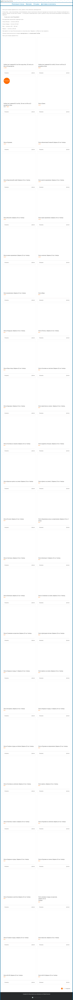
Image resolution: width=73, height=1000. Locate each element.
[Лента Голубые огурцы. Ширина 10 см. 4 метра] (19, 922)
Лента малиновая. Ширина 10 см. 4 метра (15, 293)
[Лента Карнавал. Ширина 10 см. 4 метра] (19, 391)
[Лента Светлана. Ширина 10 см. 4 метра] (19, 543)
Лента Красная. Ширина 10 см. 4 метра (48, 937)
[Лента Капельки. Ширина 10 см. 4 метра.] (19, 581)
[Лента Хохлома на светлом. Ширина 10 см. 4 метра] (53, 353)
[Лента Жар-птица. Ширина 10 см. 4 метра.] (19, 353)
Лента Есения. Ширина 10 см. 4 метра (14, 519)
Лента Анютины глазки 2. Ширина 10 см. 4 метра (16, 821)
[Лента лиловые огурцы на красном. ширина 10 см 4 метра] (53, 882)
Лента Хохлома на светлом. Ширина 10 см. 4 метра (51, 368)
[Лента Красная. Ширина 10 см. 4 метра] (53, 922)
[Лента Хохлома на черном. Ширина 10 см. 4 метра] (19, 429)
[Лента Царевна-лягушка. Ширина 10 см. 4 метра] (53, 429)
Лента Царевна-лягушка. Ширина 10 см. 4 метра (51, 443)
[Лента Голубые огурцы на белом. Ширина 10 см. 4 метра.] (19, 731)
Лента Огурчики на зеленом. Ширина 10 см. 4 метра (52, 821)
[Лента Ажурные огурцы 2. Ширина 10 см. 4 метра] (53, 693)
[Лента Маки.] (53, 278)
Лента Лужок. (41, 103)
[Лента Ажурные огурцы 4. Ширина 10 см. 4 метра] (19, 656)
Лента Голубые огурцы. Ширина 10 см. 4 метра (16, 937)
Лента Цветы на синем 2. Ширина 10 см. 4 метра (51, 481)
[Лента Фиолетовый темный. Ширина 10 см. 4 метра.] (53, 127)
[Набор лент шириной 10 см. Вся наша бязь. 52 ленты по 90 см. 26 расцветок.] (19, 49)
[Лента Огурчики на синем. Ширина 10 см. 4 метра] (53, 844)
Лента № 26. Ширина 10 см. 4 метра (47, 975)
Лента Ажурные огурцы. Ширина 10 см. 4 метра (16, 859)
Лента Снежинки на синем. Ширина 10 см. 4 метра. (51, 595)
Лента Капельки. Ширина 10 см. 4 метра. (14, 595)
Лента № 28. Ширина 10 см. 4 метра (13, 975)
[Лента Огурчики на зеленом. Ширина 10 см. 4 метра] (53, 806)
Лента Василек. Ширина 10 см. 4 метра (14, 217)
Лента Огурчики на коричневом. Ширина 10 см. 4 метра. (53, 746)
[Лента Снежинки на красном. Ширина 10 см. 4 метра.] (19, 618)
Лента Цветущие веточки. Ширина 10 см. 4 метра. (51, 633)
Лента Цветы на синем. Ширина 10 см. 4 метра (50, 671)
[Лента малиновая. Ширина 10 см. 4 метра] (19, 278)
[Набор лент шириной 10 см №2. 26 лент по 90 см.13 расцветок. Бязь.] (53, 49)
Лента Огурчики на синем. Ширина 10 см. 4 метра (51, 859)
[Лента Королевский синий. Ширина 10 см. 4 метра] (19, 165)
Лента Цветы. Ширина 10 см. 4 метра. (48, 784)
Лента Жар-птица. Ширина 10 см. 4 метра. (15, 368)
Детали (33, 72)
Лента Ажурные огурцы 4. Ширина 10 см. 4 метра (17, 671)
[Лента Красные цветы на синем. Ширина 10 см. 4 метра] (19, 466)
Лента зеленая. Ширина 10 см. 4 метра (48, 255)
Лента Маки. (41, 293)
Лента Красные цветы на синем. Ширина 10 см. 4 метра (18, 481)
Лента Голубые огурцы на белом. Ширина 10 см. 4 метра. (19, 746)
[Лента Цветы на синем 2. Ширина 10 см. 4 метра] (53, 466)
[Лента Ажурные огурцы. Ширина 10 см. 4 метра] (19, 844)
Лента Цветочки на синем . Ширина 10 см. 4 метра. (51, 406)
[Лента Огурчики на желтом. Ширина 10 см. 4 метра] (19, 882)
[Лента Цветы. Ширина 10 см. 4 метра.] (53, 769)
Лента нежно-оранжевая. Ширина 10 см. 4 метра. (17, 255)
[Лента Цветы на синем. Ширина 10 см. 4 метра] (53, 656)
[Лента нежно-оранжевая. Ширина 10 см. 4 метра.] (19, 240)
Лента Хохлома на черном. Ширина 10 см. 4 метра (17, 443)
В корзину (7, 72)
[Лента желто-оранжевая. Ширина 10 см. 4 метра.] (53, 165)
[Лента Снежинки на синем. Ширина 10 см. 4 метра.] (53, 581)
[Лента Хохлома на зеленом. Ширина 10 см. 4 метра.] (19, 769)
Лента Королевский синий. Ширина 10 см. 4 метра (17, 180)
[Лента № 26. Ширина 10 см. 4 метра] (53, 960)
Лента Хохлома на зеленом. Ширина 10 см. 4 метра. (17, 784)
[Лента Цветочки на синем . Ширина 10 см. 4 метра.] (53, 391)
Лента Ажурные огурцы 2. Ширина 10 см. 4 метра (51, 708)
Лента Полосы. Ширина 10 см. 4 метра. (48, 330)
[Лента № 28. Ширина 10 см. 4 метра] (19, 960)
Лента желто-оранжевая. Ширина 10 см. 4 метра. (51, 180)
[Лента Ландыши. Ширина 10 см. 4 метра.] (19, 316)
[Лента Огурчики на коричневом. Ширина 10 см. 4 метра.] (53, 731)
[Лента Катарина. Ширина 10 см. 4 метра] (19, 693)
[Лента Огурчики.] (19, 127)
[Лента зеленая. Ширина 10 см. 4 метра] (53, 240)
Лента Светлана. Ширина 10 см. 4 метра (14, 558)
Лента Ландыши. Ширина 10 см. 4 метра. (14, 330)
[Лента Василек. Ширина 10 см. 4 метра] (19, 203)
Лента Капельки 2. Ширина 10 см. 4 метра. (49, 558)
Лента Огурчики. (8, 142)
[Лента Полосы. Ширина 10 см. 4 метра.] (53, 316)
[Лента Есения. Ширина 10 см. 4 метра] (19, 504)
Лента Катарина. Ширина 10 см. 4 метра (14, 708)
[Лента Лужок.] (53, 88)
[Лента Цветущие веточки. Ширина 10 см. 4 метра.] (53, 618)
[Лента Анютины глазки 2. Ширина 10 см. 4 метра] (19, 806)
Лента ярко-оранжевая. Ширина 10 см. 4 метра (50, 217)
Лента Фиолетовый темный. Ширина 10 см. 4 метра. (52, 142)
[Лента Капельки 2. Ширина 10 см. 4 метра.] (53, 543)
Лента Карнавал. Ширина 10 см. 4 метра (14, 406)
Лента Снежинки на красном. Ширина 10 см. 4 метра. (18, 633)
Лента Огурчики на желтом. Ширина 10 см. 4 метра (17, 897)
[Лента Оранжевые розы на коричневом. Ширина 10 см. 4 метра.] (53, 504)
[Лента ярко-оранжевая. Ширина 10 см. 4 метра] (53, 203)
